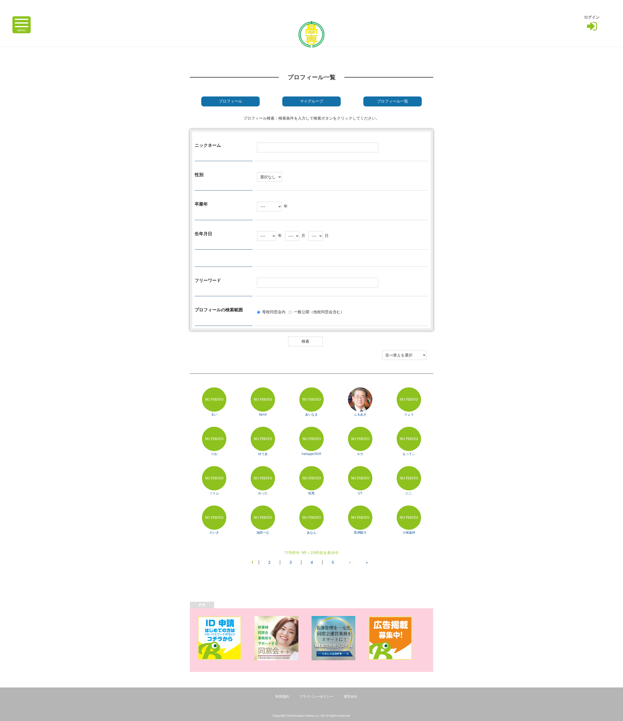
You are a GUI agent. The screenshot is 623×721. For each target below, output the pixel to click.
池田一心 (263, 532)
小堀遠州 (409, 532)
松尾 (311, 493)
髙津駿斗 (360, 532)
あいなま (311, 414)
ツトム (214, 493)
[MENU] (21, 22)
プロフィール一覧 (392, 101)
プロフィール (230, 101)
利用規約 (282, 696)
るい (214, 414)
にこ (409, 493)
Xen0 (263, 414)
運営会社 (350, 696)
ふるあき (360, 414)
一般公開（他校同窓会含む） (319, 311)
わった (263, 493)
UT (360, 493)
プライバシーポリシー (316, 696)
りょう (409, 414)
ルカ (360, 454)
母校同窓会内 (273, 311)
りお (214, 454)
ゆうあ (263, 454)
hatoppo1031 (311, 454)
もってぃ (409, 454)
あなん (311, 532)
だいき (214, 532)
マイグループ (311, 101)
